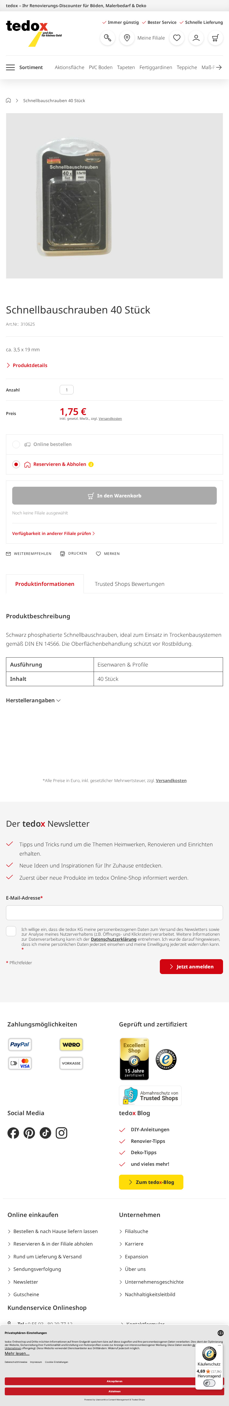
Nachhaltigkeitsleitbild (150, 1294)
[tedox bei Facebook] (13, 1133)
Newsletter (25, 1282)
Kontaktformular (145, 1324)
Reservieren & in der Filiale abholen (53, 1243)
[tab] (114, 444)
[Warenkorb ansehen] (215, 37)
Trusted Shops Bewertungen (130, 583)
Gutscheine (26, 1294)
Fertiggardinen (156, 67)
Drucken (77, 553)
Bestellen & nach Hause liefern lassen (55, 1231)
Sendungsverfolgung (37, 1269)
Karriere (134, 1243)
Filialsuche (136, 1231)
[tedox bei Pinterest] (29, 1133)
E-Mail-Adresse (24, 898)
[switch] (209, 1383)
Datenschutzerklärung (114, 939)
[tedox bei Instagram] (61, 1133)
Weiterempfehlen (32, 553)
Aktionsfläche (69, 67)
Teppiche (187, 67)
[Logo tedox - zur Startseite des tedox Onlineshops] (34, 33)
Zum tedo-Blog (155, 1182)
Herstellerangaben (30, 700)
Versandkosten (110, 418)
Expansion (136, 1256)
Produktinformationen (45, 583)
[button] (218, 67)
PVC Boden (101, 67)
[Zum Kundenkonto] (196, 37)
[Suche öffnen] (107, 37)
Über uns (135, 1269)
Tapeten (126, 67)
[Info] (91, 464)
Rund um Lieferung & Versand (47, 1256)
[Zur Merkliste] (176, 37)
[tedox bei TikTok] (45, 1133)
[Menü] (219, 1346)
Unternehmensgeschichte (154, 1282)
